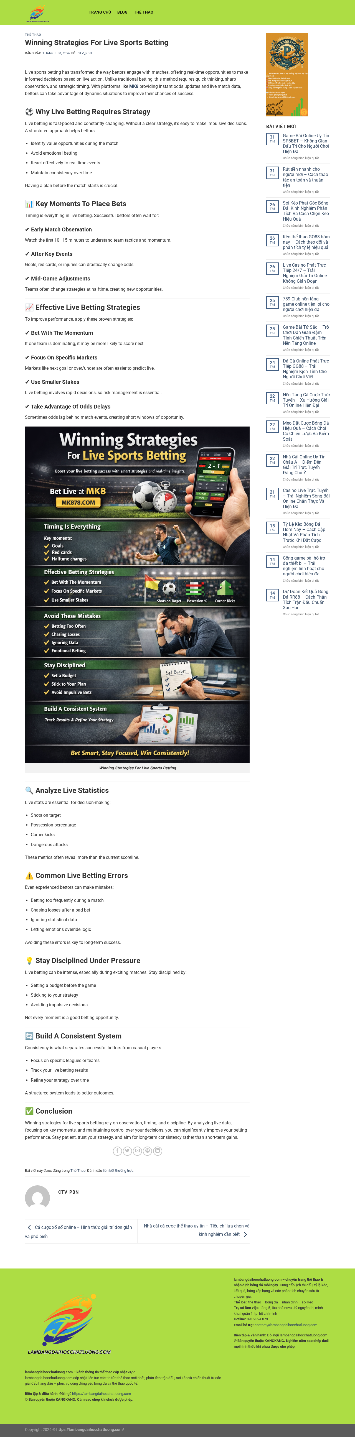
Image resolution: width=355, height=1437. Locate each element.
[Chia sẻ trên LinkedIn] (157, 1151)
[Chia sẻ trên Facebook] (117, 1151)
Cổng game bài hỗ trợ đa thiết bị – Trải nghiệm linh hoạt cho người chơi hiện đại (304, 566)
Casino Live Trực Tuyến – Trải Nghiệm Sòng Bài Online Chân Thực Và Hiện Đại (306, 498)
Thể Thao (143, 12)
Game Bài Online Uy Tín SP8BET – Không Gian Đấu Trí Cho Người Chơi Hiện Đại (306, 143)
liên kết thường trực (118, 1170)
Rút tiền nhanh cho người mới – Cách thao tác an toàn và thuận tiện (305, 177)
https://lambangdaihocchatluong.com (101, 1394)
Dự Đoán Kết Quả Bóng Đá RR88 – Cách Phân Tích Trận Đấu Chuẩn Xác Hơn (305, 599)
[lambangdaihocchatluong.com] (52, 12)
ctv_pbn (85, 53)
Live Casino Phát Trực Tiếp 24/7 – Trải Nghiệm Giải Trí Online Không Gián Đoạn (305, 273)
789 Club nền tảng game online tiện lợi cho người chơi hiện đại (306, 304)
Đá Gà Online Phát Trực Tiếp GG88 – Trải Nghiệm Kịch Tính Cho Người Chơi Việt (306, 369)
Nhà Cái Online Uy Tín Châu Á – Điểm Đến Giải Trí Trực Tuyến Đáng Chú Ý (304, 465)
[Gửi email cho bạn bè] (137, 1151)
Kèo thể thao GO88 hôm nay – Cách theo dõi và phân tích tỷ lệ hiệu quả (306, 242)
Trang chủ (100, 12)
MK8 (133, 86)
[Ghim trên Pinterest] (147, 1151)
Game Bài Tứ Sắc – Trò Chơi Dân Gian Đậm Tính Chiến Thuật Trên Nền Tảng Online (306, 335)
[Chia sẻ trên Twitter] (127, 1151)
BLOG (122, 12)
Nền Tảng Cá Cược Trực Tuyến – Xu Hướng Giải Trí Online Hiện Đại (306, 400)
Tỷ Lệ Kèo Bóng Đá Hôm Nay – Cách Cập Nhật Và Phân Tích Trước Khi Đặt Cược (304, 532)
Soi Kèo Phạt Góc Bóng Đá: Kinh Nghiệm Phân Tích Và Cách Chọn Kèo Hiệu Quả (306, 211)
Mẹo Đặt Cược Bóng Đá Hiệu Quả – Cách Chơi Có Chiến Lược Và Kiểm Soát (306, 431)
